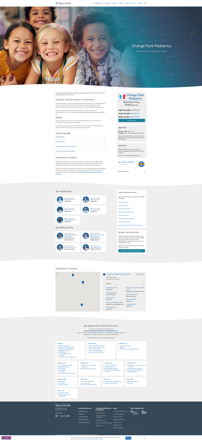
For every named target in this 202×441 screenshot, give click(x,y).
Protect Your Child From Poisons (67, 373)
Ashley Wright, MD (69, 220)
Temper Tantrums (109, 367)
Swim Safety (61, 371)
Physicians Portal (100, 413)
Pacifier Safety (62, 352)
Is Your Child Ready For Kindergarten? (64, 395)
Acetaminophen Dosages (95, 350)
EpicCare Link (99, 425)
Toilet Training (85, 383)
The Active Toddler (63, 384)
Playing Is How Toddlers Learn (136, 370)
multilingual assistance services (82, 434)
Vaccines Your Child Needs (96, 352)
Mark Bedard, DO (69, 199)
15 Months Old (130, 363)
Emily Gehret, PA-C (95, 247)
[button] (98, 3)
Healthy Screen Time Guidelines (112, 381)
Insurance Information (124, 209)
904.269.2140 (135, 113)
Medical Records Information (126, 212)
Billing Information (123, 205)
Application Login (100, 420)
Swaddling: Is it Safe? (64, 350)
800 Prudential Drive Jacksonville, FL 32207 (61, 409)
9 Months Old (84, 363)
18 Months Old (61, 379)
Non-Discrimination (118, 414)
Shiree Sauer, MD (69, 210)
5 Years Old (60, 390)
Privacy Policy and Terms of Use (94, 439)
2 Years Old (83, 379)
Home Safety (61, 370)
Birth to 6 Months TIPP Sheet (97, 345)
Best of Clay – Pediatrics (126, 162)
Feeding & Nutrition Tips (111, 383)
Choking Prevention (63, 367)
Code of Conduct (117, 417)
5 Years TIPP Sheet (63, 392)
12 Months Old (107, 363)
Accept (128, 438)
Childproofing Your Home (88, 368)
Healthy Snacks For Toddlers (89, 384)
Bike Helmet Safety (133, 381)
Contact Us (81, 414)
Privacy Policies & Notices (120, 411)
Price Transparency (118, 428)
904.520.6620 (135, 117)
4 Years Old (129, 379)
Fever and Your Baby (94, 349)
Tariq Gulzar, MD (95, 210)
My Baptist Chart (83, 411)
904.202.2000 (59, 413)
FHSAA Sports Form (125, 216)
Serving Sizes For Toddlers (135, 368)
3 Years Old (106, 379)
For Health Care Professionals (104, 423)
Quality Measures (83, 417)
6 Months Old (61, 363)
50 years (71, 95)
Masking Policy (117, 425)
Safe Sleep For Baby (63, 345)
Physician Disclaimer (118, 419)
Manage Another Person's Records (131, 251)
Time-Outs (107, 371)
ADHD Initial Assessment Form (126, 218)
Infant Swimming (132, 371)
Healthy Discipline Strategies (112, 370)
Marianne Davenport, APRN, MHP (70, 235)
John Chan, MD (94, 199)
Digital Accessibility (84, 419)
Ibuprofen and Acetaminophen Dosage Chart (130, 225)
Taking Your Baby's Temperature (67, 357)
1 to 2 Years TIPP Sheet (110, 365)
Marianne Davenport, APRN (114, 302)
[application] (78, 291)
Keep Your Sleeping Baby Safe (66, 347)
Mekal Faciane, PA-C (70, 247)
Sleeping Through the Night (65, 349)
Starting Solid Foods (125, 345)
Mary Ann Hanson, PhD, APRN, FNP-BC (97, 235)
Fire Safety (130, 383)
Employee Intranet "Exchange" (101, 416)
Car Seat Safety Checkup (64, 354)
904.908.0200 (135, 110)
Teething (122, 347)
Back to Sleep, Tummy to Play (97, 347)
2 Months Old (92, 343)
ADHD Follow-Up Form (124, 222)
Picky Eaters (61, 383)
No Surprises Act (117, 422)
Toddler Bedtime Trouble (111, 368)
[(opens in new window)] (144, 413)
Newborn (60, 343)
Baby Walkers (62, 368)
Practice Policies (122, 202)
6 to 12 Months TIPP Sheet (65, 365)
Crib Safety (61, 355)
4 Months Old (122, 343)
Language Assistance (84, 422)
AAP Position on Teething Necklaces (129, 349)
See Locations (132, 120)
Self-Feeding (61, 381)
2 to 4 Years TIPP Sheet (87, 381)
